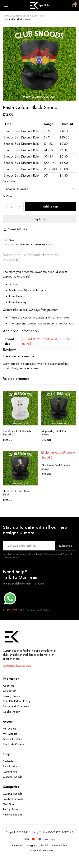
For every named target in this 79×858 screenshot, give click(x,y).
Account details (12, 739)
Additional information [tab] (41, 254)
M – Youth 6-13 (47, 339)
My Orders (9, 728)
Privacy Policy (11, 696)
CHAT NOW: (10, 610)
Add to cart (50, 206)
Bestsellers (9, 761)
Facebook (17, 845)
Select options (20, 421)
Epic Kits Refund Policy (16, 701)
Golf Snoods (11, 804)
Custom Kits (10, 772)
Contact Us (9, 691)
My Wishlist (10, 734)
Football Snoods (13, 799)
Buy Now (39, 219)
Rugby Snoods (12, 809)
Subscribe (65, 546)
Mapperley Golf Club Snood (54, 433)
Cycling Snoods (12, 794)
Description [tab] (11, 254)
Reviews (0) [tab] (11, 260)
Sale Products (11, 766)
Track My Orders (13, 744)
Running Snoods (12, 814)
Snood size (9, 181)
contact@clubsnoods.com (17, 666)
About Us (8, 686)
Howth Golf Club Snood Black (17, 493)
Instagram (31, 845)
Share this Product (18, 229)
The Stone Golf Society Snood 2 (55, 467)
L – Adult (28, 339)
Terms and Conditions (16, 706)
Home (6, 16)
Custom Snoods (20, 16)
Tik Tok (45, 845)
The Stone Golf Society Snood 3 (17, 433)
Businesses (37, 16)
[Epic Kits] (39, 5)
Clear (9, 196)
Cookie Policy (11, 712)
